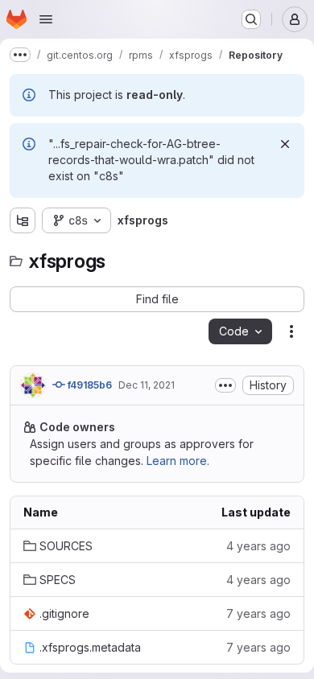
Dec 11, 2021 (146, 385)
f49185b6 (88, 385)
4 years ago (258, 546)
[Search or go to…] (251, 19)
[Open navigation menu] (46, 19)
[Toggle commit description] (225, 385)
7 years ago (258, 613)
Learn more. (178, 460)
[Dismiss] (285, 144)
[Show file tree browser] (22, 220)
